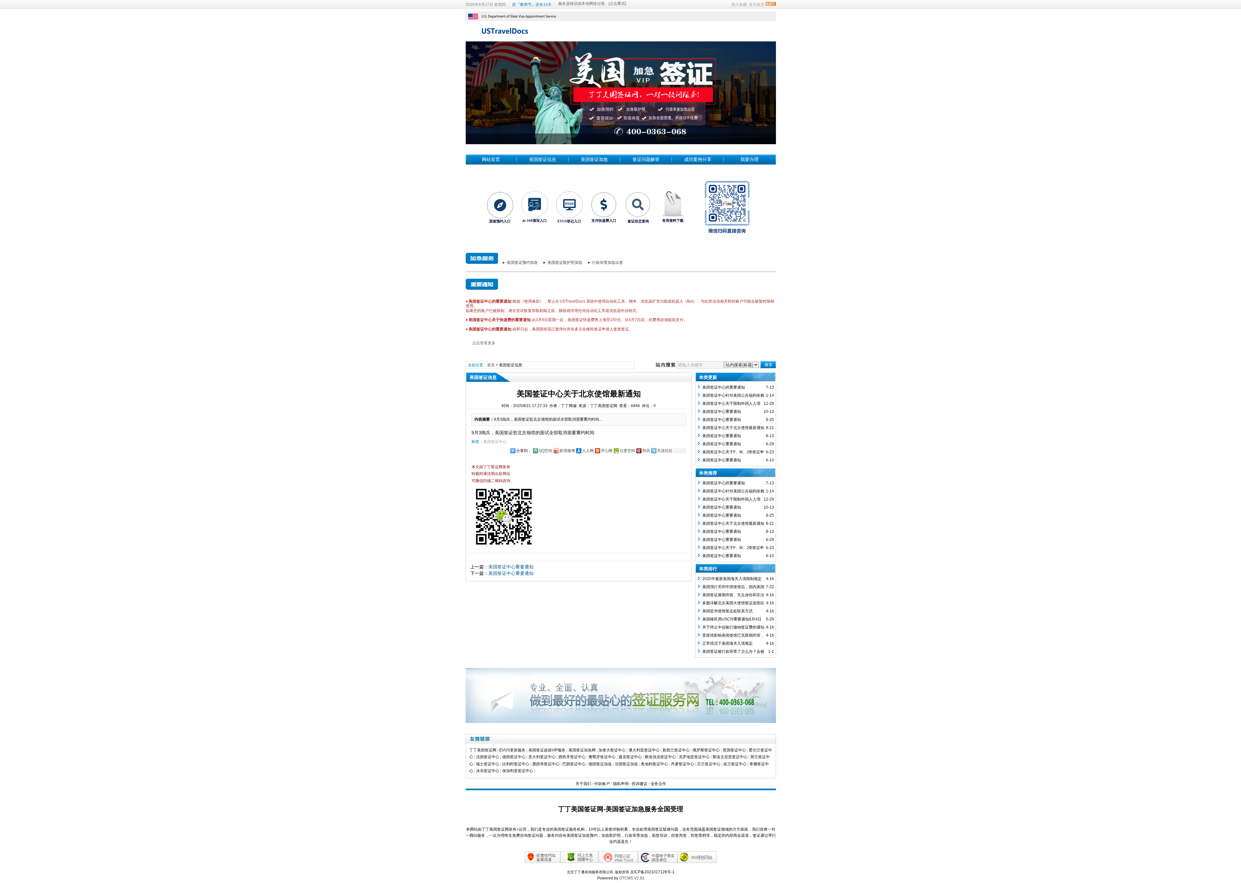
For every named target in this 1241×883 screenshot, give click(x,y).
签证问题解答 (646, 159)
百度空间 (627, 450)
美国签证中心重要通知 (511, 566)
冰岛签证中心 (487, 771)
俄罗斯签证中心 (706, 750)
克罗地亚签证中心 (694, 757)
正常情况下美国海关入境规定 (727, 643)
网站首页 (491, 159)
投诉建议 (639, 783)
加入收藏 (739, 4)
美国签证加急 (594, 159)
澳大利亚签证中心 (644, 750)
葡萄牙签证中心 (602, 757)
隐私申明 (621, 783)
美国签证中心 (494, 441)
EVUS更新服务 (512, 750)
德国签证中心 (513, 757)
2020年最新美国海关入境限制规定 (732, 578)
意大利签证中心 (542, 757)
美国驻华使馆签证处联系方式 (727, 611)
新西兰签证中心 (676, 750)
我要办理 (749, 159)
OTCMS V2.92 (631, 878)
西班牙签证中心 (572, 757)
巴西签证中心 (574, 764)
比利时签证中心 (515, 764)
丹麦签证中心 (682, 764)
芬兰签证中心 (708, 764)
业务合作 (658, 783)
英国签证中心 (734, 750)
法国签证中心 (487, 757)
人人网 (588, 450)
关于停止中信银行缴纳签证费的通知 (733, 627)
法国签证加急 (626, 764)
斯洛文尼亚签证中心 (730, 757)
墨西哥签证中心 (545, 764)
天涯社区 (665, 450)
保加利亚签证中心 (517, 771)
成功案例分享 (697, 159)
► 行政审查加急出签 (605, 262)
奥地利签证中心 (654, 764)
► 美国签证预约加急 (520, 262)
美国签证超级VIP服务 (547, 750)
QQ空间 (545, 450)
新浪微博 (567, 450)
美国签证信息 (542, 159)
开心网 (606, 450)
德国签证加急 (600, 764)
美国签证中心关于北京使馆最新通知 (733, 427)
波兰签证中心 (735, 764)
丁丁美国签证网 (482, 750)
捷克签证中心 (630, 757)
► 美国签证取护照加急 (562, 262)
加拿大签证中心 (612, 750)
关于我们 (583, 783)
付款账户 (602, 783)
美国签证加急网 (582, 750)
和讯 (646, 450)
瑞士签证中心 (487, 764)
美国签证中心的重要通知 (723, 387)
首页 (491, 365)
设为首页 (756, 4)
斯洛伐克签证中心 (660, 757)
